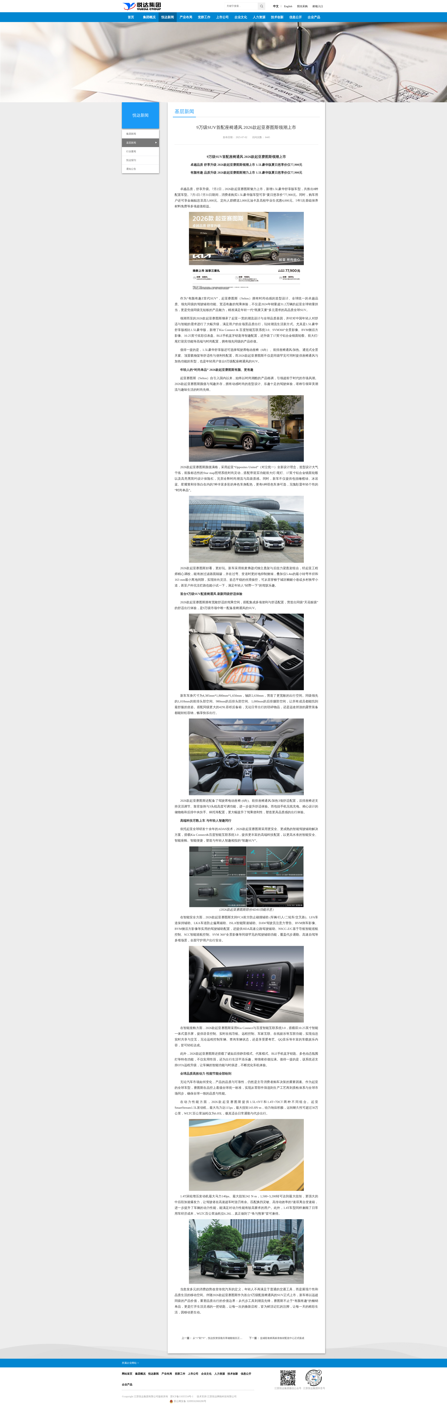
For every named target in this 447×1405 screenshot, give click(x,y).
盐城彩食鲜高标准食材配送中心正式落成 (282, 1338)
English (288, 6)
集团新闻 (131, 134)
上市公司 (222, 17)
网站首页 (127, 1373)
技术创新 (277, 17)
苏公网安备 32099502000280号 (190, 1401)
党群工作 (204, 17)
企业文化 (241, 17)
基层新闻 (131, 142)
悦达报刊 (131, 160)
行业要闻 (131, 151)
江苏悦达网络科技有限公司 (222, 1396)
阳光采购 (302, 6)
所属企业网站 (129, 1363)
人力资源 (259, 17)
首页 (131, 17)
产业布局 (186, 17)
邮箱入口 (318, 6)
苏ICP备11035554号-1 (181, 1396)
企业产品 (314, 17)
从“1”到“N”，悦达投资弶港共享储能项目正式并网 (220, 1338)
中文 (276, 6)
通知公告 (131, 169)
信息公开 (295, 17)
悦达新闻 (167, 17)
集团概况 (149, 17)
